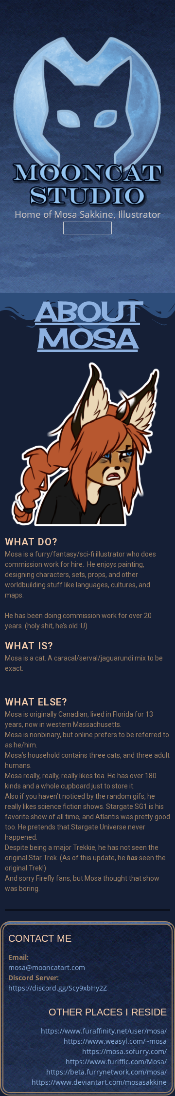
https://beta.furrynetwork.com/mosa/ (106, 1071)
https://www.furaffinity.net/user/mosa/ (104, 1030)
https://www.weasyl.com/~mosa (115, 1041)
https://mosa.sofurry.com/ (124, 1051)
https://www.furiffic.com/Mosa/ (116, 1061)
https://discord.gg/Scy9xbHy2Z (57, 988)
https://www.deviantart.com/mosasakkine (99, 1082)
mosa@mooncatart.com (46, 967)
